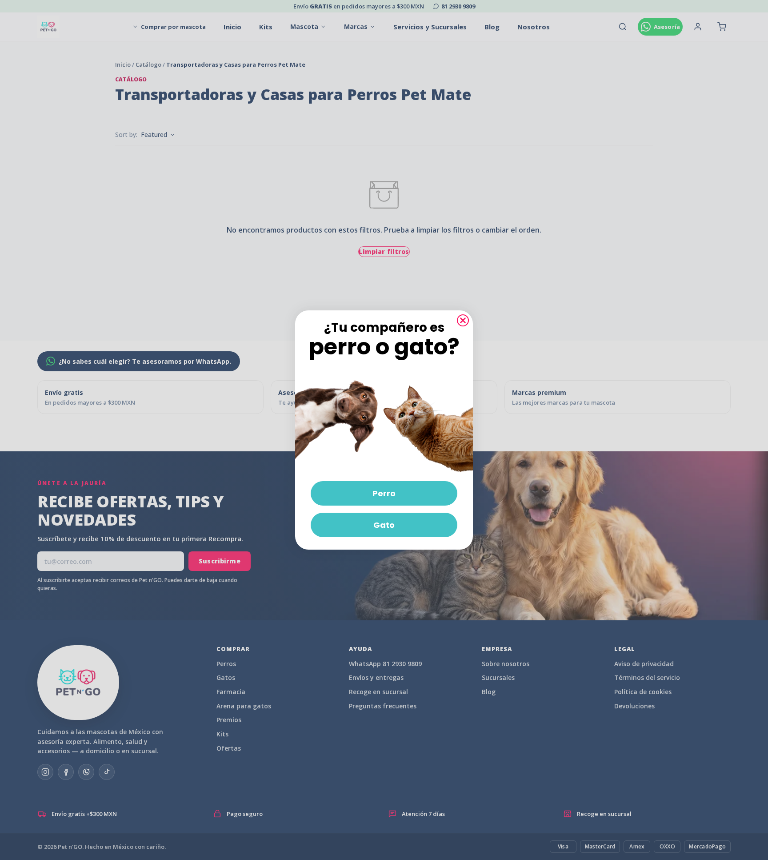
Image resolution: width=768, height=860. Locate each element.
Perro (384, 493)
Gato (384, 524)
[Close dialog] (462, 320)
